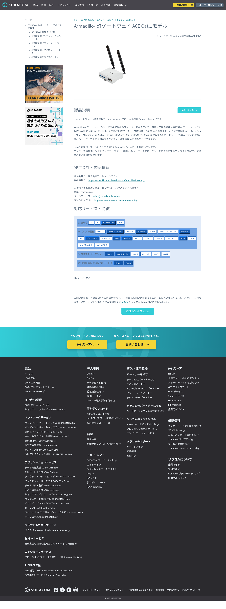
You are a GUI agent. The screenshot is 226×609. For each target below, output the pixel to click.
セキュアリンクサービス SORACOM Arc (45, 409)
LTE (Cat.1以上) (108, 223)
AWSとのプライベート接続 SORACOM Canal (47, 436)
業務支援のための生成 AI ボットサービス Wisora (49, 543)
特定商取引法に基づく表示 (141, 590)
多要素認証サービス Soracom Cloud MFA (45, 575)
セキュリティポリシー (115, 590)
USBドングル (171, 238)
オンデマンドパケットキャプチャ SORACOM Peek (50, 427)
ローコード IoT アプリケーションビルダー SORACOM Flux (54, 512)
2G (91, 223)
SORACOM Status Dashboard (182, 448)
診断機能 (131, 451)
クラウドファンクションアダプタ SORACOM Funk (50, 476)
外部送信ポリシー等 (191, 590)
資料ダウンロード (96, 482)
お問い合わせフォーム (137, 311)
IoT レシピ (92, 478)
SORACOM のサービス (36, 391)
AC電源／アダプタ (115, 232)
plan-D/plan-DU (122, 254)
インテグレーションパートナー (143, 388)
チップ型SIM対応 (86, 245)
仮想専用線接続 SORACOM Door (42, 445)
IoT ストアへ (85, 344)
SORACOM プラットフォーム (39, 387)
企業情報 (173, 464)
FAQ (89, 473)
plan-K (135, 254)
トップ (76, 20)
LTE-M (120, 223)
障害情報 (119, 5)
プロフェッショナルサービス (142, 428)
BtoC (89, 378)
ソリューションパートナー (141, 393)
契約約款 (160, 590)
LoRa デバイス (175, 391)
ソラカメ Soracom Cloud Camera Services (46, 530)
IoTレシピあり (102, 245)
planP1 (156, 254)
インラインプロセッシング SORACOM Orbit (47, 503)
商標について (173, 590)
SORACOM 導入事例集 (98, 413)
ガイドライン (94, 464)
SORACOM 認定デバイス (90, 20)
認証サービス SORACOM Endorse (41, 472)
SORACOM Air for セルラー (38, 405)
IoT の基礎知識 (94, 487)
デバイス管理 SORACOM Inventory (42, 490)
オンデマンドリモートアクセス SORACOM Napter (50, 422)
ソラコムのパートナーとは (141, 379)
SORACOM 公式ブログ (179, 439)
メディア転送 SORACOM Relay (40, 507)
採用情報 (173, 469)
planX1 (165, 254)
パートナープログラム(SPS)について (145, 410)
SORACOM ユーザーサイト (100, 460)
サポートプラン (135, 446)
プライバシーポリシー (92, 590)
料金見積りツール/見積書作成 (102, 443)
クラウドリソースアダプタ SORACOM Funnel (47, 481)
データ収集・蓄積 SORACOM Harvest (43, 485)
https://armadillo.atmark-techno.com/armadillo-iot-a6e (115, 180)
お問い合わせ (183, 5)
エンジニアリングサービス (141, 433)
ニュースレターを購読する (182, 434)
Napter (128, 263)
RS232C (137, 238)
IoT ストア (93, 5)
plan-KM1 (145, 254)
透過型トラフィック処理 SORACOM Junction (48, 454)
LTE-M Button (174, 400)
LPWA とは (30, 378)
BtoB (89, 373)
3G (97, 223)
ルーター (126, 238)
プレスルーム (175, 430)
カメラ (152, 232)
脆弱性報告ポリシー (178, 478)
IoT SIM (171, 373)
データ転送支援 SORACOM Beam (41, 467)
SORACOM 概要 (32, 382)
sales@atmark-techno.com (106, 196)
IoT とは (29, 373)
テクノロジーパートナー (139, 397)
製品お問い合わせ (189, 110)
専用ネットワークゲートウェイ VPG (43, 431)
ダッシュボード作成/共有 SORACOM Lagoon (47, 498)
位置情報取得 (94, 391)
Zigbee (192, 238)
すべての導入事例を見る (99, 400)
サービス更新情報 (177, 443)
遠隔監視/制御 (94, 387)
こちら (124, 301)
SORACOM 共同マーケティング (184, 473)
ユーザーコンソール (209, 5)
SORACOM (15, 4)
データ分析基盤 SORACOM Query (41, 516)
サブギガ (148, 238)
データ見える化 (95, 382)
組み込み (184, 232)
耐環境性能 (106, 238)
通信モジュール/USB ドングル (183, 378)
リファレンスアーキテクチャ (102, 469)
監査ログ (131, 455)
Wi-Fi (183, 238)
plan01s (109, 254)
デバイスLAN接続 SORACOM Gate (41, 449)
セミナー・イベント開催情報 (183, 425)
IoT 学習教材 (174, 405)
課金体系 (91, 439)
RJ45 (116, 238)
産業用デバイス (176, 409)
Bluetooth (141, 232)
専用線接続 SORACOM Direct (40, 440)
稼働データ (93, 396)
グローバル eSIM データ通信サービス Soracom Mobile (52, 557)
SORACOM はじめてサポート (141, 424)
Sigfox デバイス (176, 396)
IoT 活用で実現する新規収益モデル (105, 418)
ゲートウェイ (92, 238)
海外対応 (100, 232)
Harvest (118, 263)
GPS (81, 238)
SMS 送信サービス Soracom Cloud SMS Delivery (48, 570)
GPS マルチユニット (178, 387)
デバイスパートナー (137, 384)
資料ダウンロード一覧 (98, 422)
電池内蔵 (130, 232)
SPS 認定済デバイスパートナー (46, 57)
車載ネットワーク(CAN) (168, 232)
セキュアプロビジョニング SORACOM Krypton (48, 494)
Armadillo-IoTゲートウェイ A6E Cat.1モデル (118, 20)
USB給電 (159, 238)
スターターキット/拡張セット (183, 382)
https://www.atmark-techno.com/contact (114, 200)
